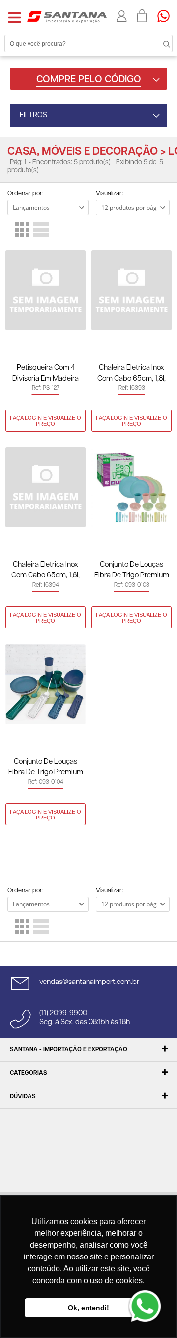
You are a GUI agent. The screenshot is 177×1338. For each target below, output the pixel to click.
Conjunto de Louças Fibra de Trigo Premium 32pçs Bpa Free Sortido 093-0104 (45, 768)
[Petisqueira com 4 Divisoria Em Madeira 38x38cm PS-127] (45, 290)
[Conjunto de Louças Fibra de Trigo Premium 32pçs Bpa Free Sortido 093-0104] (45, 684)
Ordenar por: (25, 194)
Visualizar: (109, 194)
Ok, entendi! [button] (88, 1307)
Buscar (157, 43)
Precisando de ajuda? (166, 15)
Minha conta (122, 16)
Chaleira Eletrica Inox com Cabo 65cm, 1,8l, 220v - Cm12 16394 (45, 571)
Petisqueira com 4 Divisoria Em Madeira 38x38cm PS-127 (45, 374)
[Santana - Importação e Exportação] (67, 16)
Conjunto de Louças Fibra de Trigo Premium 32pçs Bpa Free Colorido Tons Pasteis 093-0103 (131, 571)
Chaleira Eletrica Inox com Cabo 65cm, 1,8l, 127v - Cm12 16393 (131, 374)
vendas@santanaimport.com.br (89, 981)
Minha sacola (142, 15)
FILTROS (33, 115)
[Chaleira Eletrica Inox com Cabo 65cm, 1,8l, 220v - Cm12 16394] (45, 487)
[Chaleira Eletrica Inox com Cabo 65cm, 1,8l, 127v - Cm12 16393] (131, 290)
